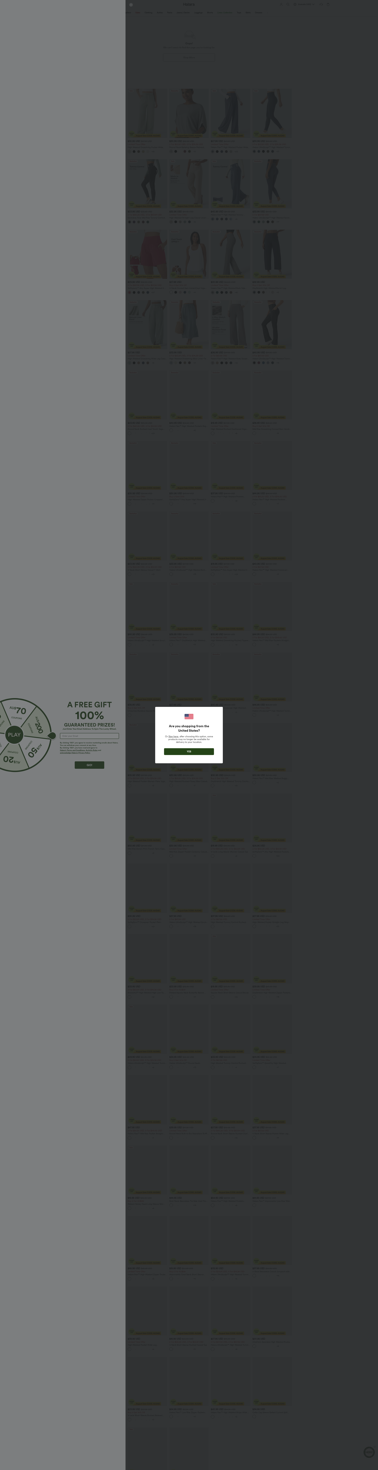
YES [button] (189, 751)
